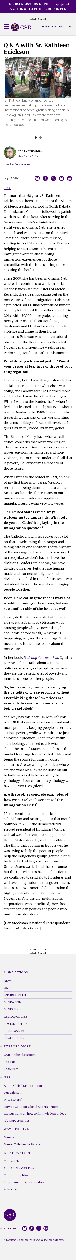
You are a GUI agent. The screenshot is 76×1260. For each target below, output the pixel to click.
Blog (7, 188)
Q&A (7, 988)
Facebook (38, 1228)
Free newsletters (61, 26)
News (8, 981)
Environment (15, 995)
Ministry (11, 1009)
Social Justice (15, 1024)
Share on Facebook (45, 178)
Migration (12, 1002)
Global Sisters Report (10, 1215)
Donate (46, 26)
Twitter (31, 1228)
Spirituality (14, 1031)
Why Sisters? (13, 1099)
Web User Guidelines (41, 1240)
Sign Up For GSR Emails (21, 1168)
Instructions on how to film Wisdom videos (35, 1113)
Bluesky (24, 1228)
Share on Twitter (53, 178)
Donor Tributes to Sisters (22, 1144)
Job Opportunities (17, 1120)
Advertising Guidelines (16, 1240)
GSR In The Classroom (20, 1055)
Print (69, 178)
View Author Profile (28, 156)
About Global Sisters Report (24, 1086)
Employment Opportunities (24, 1182)
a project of (39, 6)
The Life (10, 1062)
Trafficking (14, 1038)
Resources (11, 1069)
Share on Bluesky (37, 178)
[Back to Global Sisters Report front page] (21, 27)
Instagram (45, 1228)
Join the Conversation (17, 164)
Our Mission (13, 1092)
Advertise (11, 1189)
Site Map (59, 1240)
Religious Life (15, 1016)
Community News (17, 1175)
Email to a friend (61, 178)
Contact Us (11, 1161)
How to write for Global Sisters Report (31, 1107)
